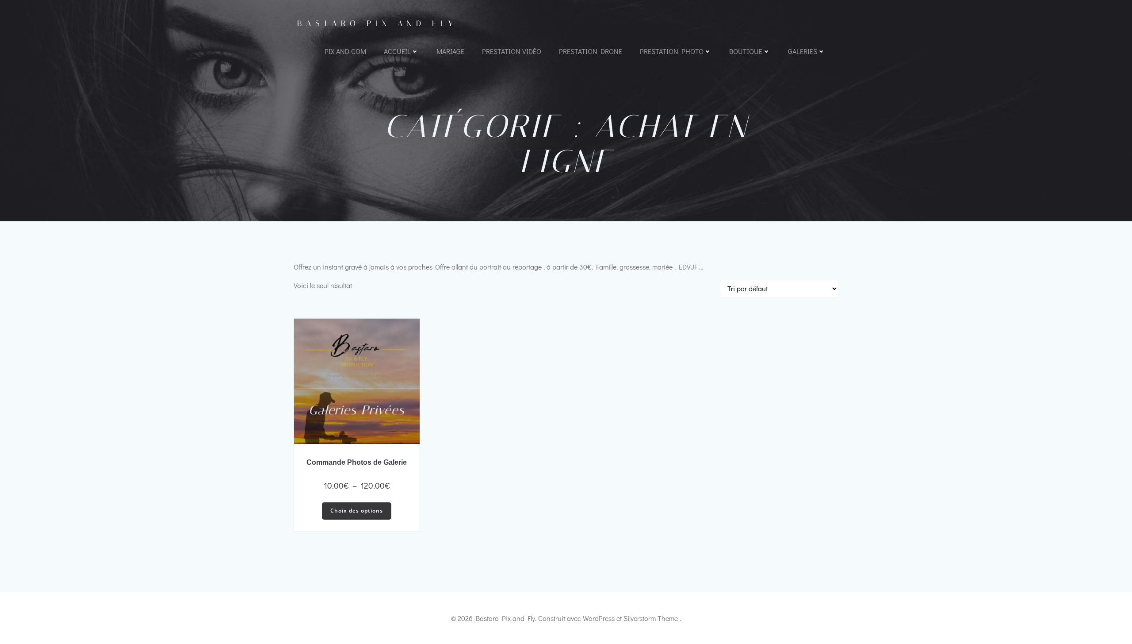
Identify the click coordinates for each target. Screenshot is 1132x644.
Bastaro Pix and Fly (377, 23)
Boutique (745, 51)
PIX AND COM (345, 51)
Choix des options (356, 510)
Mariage (450, 51)
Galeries (802, 51)
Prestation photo (672, 51)
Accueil (397, 51)
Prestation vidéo (511, 51)
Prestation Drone (590, 51)
